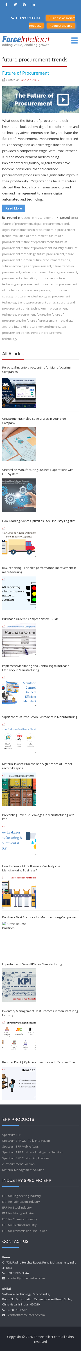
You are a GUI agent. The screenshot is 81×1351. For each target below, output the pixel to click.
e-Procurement (42, 218)
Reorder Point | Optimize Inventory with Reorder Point (39, 1062)
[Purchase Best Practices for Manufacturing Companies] (19, 938)
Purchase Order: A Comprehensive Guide (30, 619)
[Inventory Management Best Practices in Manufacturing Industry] (19, 1036)
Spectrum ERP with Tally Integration (26, 1141)
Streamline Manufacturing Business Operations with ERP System (38, 472)
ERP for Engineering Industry (21, 1196)
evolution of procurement (30, 236)
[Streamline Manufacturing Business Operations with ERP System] (19, 495)
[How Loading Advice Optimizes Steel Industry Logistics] (19, 542)
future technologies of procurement (26, 266)
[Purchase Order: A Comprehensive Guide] (19, 640)
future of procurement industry (42, 248)
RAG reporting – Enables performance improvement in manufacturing (39, 570)
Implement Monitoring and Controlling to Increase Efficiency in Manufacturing (35, 668)
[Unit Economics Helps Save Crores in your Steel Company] (19, 444)
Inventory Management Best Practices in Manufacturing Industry (40, 1013)
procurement (68, 272)
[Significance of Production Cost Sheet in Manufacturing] (19, 738)
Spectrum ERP (11, 1135)
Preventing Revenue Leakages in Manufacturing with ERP (38, 817)
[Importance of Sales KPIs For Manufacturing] (19, 985)
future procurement (50, 254)
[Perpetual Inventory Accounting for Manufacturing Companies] (19, 393)
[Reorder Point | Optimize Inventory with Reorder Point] (19, 1083)
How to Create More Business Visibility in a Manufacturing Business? (31, 868)
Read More (14, 208)
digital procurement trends (52, 224)
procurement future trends (39, 284)
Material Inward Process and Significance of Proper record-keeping (37, 766)
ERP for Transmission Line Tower (24, 1231)
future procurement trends (51, 260)
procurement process (35, 290)
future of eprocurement (37, 242)
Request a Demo (61, 26)
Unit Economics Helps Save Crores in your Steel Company (34, 421)
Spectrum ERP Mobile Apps (20, 1146)
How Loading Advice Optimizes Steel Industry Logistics (39, 521)
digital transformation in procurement (27, 230)
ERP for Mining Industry (18, 1213)
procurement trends (42, 302)
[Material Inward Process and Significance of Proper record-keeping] (19, 789)
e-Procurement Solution (18, 1164)
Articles (26, 218)
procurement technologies (33, 296)
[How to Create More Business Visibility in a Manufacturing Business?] (19, 891)
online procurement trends (39, 272)
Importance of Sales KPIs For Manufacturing (32, 964)
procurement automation (19, 278)
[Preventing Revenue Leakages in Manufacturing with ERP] (19, 840)
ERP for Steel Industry (17, 1207)
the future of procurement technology (34, 327)
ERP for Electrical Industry (19, 1225)
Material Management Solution (23, 1170)
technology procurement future (23, 314)
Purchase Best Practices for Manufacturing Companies (39, 917)
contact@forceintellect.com (26, 1278)
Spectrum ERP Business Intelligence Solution (32, 1152)
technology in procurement (49, 308)
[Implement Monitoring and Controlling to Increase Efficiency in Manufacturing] (19, 691)
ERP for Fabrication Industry (21, 1202)
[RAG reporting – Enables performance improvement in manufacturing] (19, 593)
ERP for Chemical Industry (19, 1219)
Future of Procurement (25, 73)
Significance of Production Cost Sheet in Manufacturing (39, 717)
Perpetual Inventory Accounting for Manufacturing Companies (36, 369)
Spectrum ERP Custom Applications (26, 1158)
